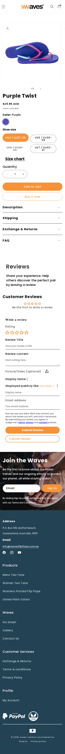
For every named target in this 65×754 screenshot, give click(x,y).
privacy (30, 422)
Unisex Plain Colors (16, 599)
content (43, 422)
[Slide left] (25, 88)
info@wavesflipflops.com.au (21, 546)
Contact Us (11, 638)
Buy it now (32, 197)
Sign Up (52, 488)
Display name (15, 379)
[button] (52, 6)
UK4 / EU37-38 (15, 137)
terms (21, 422)
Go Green (9, 622)
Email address (15, 400)
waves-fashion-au (30, 737)
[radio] (7, 332)
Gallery (8, 630)
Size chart (15, 159)
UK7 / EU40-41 (43, 149)
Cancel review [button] (19, 439)
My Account (11, 700)
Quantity (10, 166)
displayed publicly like (22, 386)
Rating (10, 326)
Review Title (14, 340)
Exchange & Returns (17, 661)
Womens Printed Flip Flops (22, 591)
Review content (16, 354)
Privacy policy (38, 741)
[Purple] (6, 122)
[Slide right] (40, 88)
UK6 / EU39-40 (18, 149)
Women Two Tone (15, 583)
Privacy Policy (12, 677)
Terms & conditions (17, 669)
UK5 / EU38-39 (43, 139)
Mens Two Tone (13, 575)
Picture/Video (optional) (23, 371)
